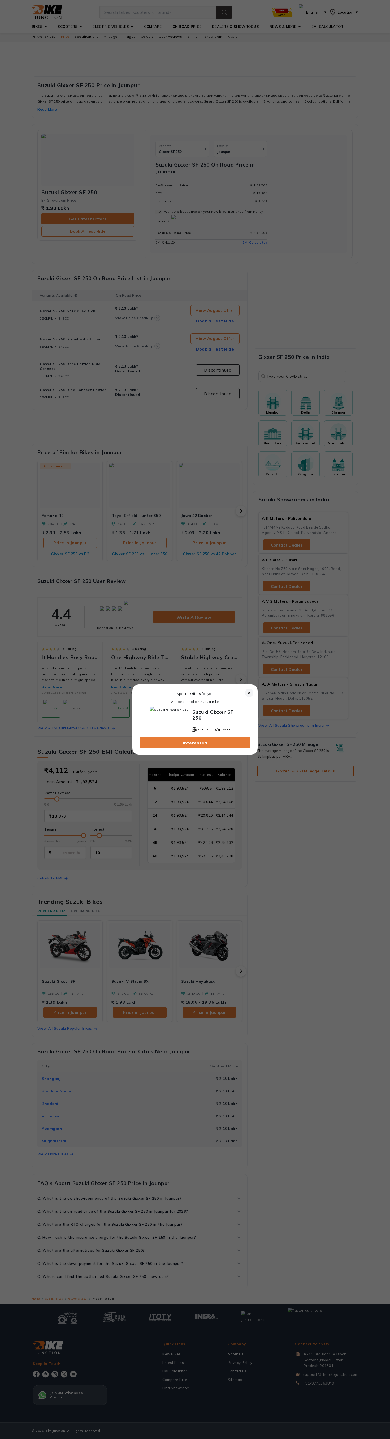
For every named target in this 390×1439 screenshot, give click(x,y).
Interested (195, 743)
